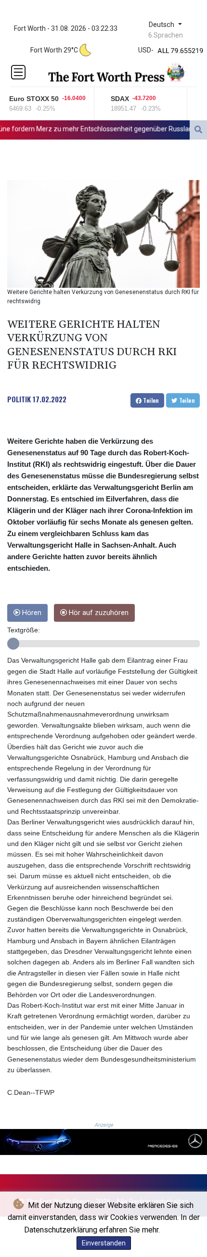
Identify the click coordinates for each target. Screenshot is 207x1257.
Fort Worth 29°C (54, 50)
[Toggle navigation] (18, 72)
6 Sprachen (165, 35)
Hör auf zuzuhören (98, 613)
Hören (30, 613)
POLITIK (19, 399)
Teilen (150, 400)
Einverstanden (104, 1243)
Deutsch (162, 25)
